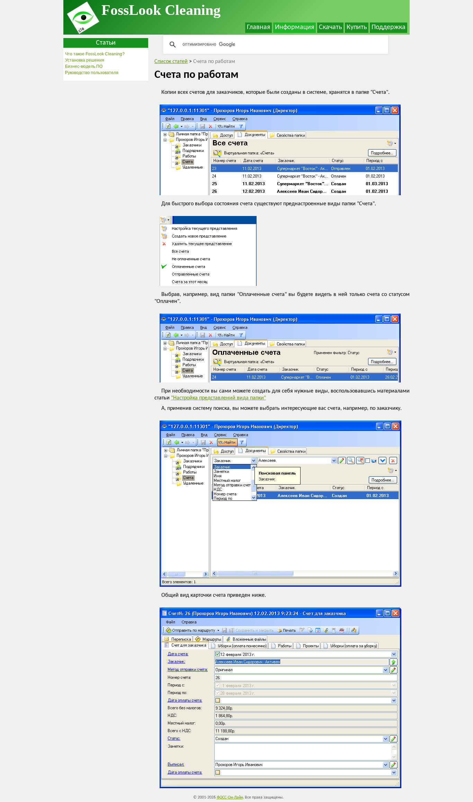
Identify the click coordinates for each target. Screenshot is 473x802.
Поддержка (388, 27)
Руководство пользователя (91, 72)
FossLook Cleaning (161, 10)
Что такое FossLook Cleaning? (95, 54)
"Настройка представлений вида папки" (218, 398)
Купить (357, 27)
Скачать (330, 27)
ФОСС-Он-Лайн (230, 797)
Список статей (171, 61)
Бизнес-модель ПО (83, 66)
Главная (258, 27)
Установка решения (84, 60)
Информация (294, 27)
